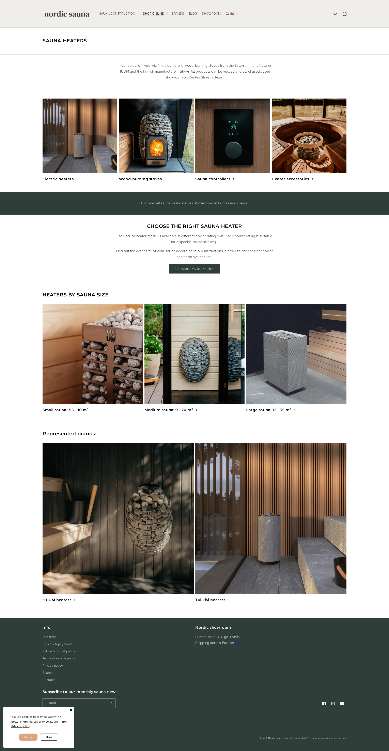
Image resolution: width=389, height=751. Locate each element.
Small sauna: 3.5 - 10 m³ (66, 410)
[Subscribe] (110, 703)
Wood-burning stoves (140, 179)
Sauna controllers (212, 179)
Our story (49, 637)
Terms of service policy (59, 658)
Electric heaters (58, 179)
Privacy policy (53, 665)
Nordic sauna (275, 738)
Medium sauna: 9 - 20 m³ (168, 410)
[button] (119, 13)
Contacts (49, 679)
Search (48, 672)
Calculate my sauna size (194, 269)
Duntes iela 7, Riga (232, 203)
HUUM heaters (57, 600)
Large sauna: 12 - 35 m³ (268, 410)
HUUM (124, 71)
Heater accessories (290, 179)
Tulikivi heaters (210, 600)
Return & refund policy (59, 651)
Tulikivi (183, 71)
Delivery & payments (57, 644)
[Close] (71, 710)
